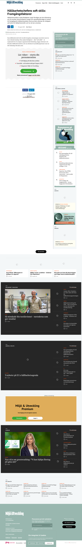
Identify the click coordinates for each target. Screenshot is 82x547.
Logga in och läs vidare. (34, 75)
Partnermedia (14, 537)
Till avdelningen (72, 287)
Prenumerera (38, 3)
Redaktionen (8, 537)
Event (62, 3)
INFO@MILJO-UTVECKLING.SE (16, 531)
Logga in (35, 418)
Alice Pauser (29, 27)
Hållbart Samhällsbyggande (54, 3)
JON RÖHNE (8, 525)
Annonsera (20, 537)
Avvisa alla (41, 543)
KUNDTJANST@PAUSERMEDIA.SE (16, 529)
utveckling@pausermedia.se (29, 97)
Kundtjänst (26, 542)
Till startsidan (41, 251)
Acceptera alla (49, 543)
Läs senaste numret (69, 522)
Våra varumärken (19, 542)
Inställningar (32, 543)
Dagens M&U (44, 3)
